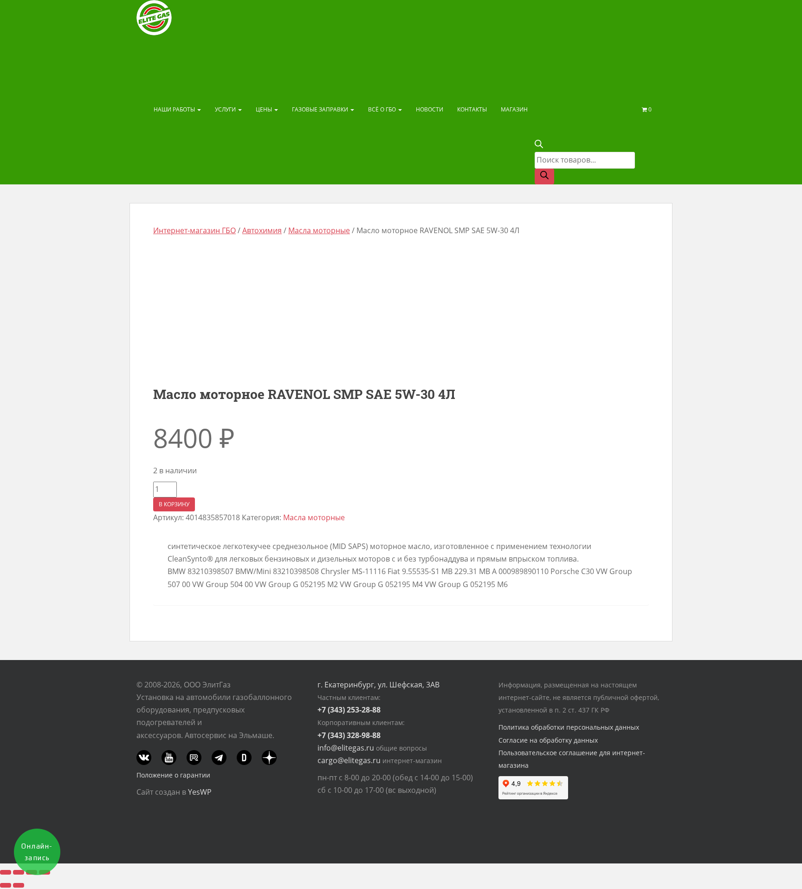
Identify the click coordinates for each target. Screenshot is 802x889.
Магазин (514, 109)
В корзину (174, 504)
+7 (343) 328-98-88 (349, 735)
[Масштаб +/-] (5, 872)
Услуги (226, 109)
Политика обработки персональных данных (568, 727)
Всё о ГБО (382, 109)
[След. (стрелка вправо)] (18, 885)
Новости (429, 109)
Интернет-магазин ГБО (194, 230)
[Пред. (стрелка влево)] (5, 885)
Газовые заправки (320, 109)
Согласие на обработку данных (548, 740)
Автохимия (262, 230)
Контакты (472, 109)
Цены (264, 109)
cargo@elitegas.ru (349, 760)
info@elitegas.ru (345, 748)
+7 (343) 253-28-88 (349, 710)
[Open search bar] (539, 145)
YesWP (200, 792)
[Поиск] (544, 176)
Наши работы (175, 109)
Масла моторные (319, 230)
